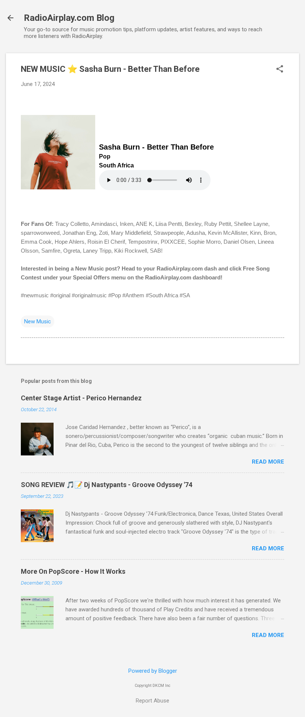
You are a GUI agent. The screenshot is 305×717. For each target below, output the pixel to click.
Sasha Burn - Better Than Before (156, 147)
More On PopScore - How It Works (73, 571)
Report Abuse (152, 700)
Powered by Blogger (152, 671)
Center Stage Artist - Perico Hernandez (81, 398)
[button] (279, 69)
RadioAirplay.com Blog (69, 18)
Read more (268, 461)
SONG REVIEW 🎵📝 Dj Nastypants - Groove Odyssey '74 (106, 485)
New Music (37, 321)
